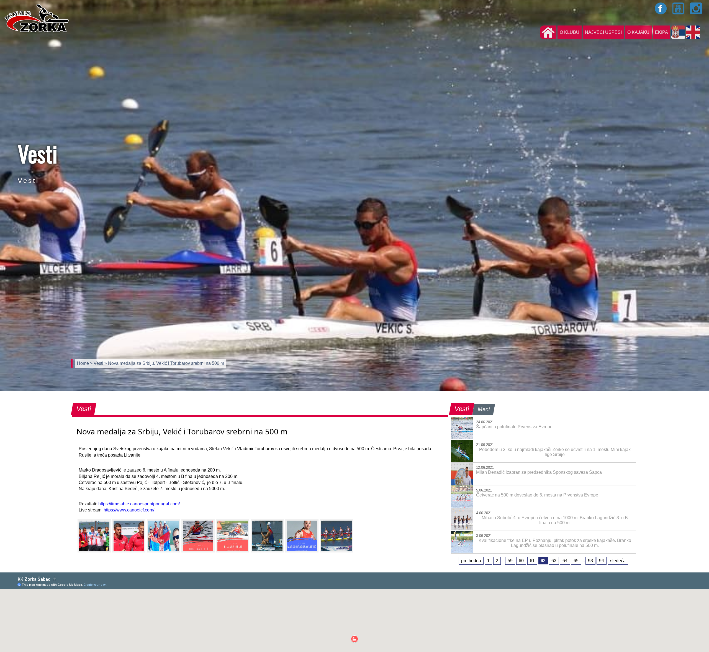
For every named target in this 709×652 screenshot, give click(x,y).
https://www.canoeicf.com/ (129, 510)
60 (521, 560)
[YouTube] (678, 8)
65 (576, 560)
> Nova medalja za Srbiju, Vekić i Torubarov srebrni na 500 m (164, 363)
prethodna (471, 560)
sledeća (618, 560)
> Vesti (97, 363)
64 (564, 560)
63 (553, 560)
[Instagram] (696, 8)
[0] (94, 535)
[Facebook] (661, 8)
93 (590, 560)
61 (532, 560)
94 (601, 560)
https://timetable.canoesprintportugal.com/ (139, 503)
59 (510, 560)
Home (83, 363)
